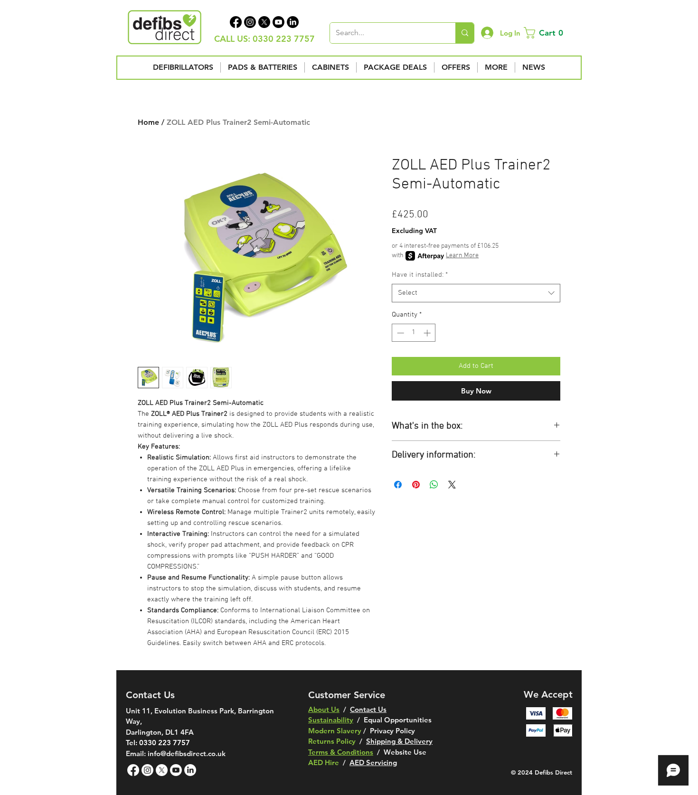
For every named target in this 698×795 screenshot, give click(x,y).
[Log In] (487, 33)
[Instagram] (250, 22)
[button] (545, 32)
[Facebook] (236, 22)
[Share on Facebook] (398, 484)
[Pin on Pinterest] (416, 484)
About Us (324, 709)
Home (148, 122)
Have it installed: (420, 275)
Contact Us (368, 709)
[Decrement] (399, 333)
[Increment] (428, 333)
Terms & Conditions (340, 752)
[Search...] (464, 33)
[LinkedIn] (293, 22)
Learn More (462, 256)
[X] (264, 22)
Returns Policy (332, 741)
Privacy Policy (392, 730)
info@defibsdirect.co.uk (187, 753)
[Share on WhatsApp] (434, 484)
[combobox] (476, 293)
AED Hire (323, 762)
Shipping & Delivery (399, 741)
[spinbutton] (414, 333)
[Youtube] (278, 22)
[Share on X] (452, 484)
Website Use (405, 752)
